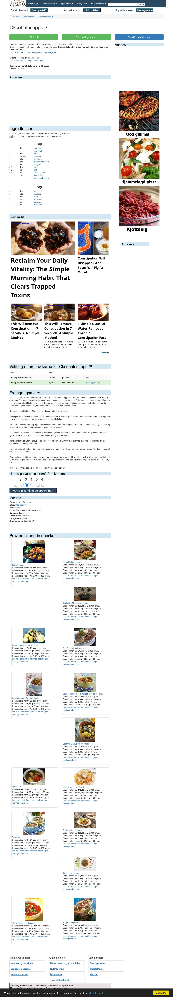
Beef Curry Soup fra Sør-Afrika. (76, 743)
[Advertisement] (60, 99)
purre (36, 196)
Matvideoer (56, 974)
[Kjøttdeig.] (139, 209)
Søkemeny (32, 3)
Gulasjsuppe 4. (18, 565)
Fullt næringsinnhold (86, 37)
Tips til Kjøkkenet (59, 979)
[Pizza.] (139, 161)
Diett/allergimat (48, 3)
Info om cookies (19, 974)
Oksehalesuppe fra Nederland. (25, 698)
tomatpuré (38, 199)
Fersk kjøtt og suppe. (72, 562)
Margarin (37, 164)
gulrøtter (37, 156)
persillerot (38, 159)
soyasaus (38, 202)
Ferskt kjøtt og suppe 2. (73, 830)
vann (36, 167)
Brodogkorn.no (98, 963)
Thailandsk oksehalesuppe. (24, 923)
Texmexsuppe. (18, 837)
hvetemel (38, 204)
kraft (36, 191)
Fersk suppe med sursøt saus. (25, 645)
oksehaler (38, 148)
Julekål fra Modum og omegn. (75, 603)
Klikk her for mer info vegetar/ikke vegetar (27, 60)
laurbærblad (39, 175)
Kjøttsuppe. (17, 786)
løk (35, 153)
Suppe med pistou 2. (72, 922)
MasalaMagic (97, 968)
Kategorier (81, 3)
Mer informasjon (97, 993)
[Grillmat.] (139, 114)
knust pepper (39, 172)
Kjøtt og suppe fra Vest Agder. (75, 787)
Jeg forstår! (161, 992)
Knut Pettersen (25, 502)
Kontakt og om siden (22, 963)
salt (35, 169)
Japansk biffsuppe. (71, 873)
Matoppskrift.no (22, 504)
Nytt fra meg (57, 968)
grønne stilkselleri (41, 161)
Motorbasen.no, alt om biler (65, 963)
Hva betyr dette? (93, 382)
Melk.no (94, 974)
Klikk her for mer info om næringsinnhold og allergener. (32, 52)
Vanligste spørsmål (21, 968)
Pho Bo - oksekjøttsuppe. (73, 648)
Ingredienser (66, 3)
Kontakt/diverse (97, 3)
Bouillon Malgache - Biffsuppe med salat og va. (83, 693)
